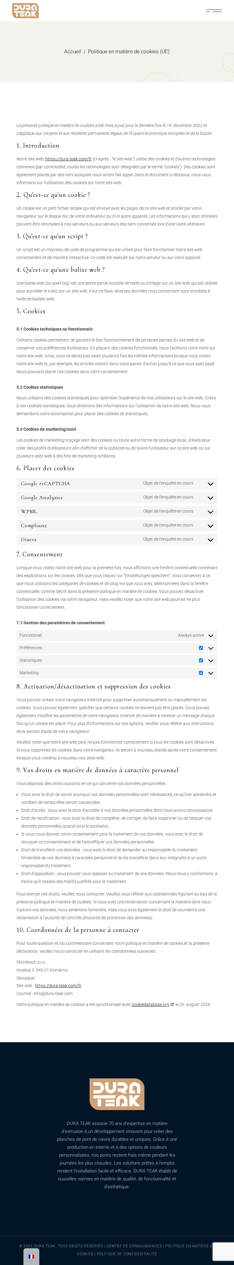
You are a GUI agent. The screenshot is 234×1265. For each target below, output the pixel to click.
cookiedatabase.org (150, 1004)
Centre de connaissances (135, 1246)
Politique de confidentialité (127, 1254)
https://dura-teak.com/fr (68, 158)
